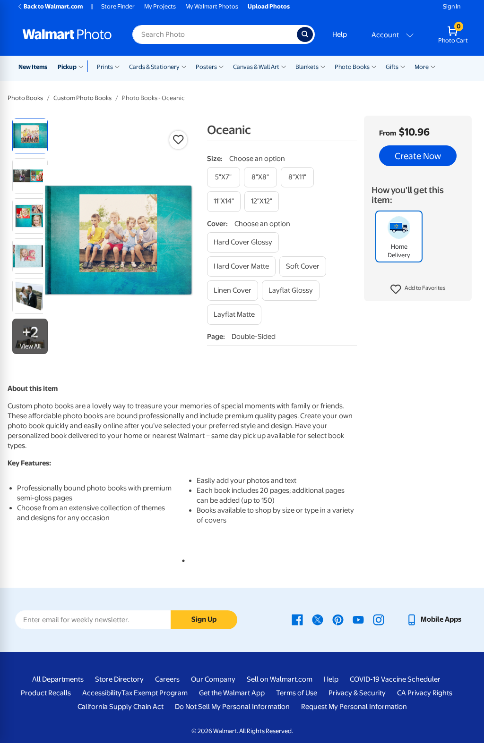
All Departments (58, 679)
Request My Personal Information (354, 706)
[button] (418, 289)
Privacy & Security (357, 693)
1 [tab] (181, 559)
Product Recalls (46, 693)
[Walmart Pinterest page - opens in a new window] (338, 619)
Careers (167, 679)
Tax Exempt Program (154, 693)
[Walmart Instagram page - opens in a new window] (378, 619)
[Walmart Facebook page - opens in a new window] (297, 619)
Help (339, 34)
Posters (206, 66)
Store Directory (119, 679)
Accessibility (101, 693)
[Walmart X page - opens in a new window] (317, 619)
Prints (105, 66)
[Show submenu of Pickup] (83, 66)
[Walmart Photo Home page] (67, 34)
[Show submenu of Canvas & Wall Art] (283, 66)
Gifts (392, 66)
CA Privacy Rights (424, 693)
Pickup (67, 66)
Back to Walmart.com (53, 6)
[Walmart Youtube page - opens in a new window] (358, 619)
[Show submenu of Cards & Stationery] (184, 66)
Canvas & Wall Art (256, 66)
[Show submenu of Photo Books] (374, 66)
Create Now (418, 156)
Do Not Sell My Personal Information (232, 706)
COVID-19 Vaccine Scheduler (395, 679)
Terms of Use (296, 693)
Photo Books (352, 66)
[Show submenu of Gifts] (403, 66)
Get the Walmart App (232, 693)
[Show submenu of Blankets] (323, 66)
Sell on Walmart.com (279, 679)
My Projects (160, 6)
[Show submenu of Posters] (221, 66)
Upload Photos (269, 6)
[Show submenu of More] (433, 66)
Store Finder (118, 6)
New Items (32, 66)
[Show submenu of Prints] (117, 66)
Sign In (451, 6)
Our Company (213, 679)
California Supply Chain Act (121, 706)
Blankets (307, 66)
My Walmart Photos (211, 6)
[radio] (30, 135)
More (422, 66)
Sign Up (203, 619)
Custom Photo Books (82, 97)
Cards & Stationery (154, 66)
